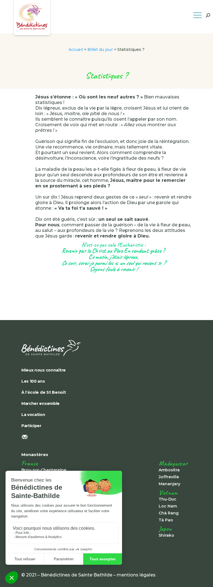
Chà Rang (169, 513)
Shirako (166, 535)
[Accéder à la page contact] (106, 437)
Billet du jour (100, 49)
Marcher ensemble (40, 403)
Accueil (76, 49)
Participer (31, 425)
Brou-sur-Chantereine (43, 469)
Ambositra (169, 469)
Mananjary (169, 483)
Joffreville (169, 476)
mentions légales (136, 575)
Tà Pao (166, 519)
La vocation (33, 414)
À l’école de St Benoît (43, 392)
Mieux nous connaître (43, 370)
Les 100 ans (33, 381)
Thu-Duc (167, 499)
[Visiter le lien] (106, 348)
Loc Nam (168, 506)
